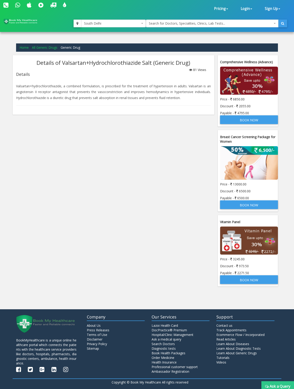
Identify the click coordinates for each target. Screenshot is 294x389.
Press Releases (98, 330)
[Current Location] (77, 23)
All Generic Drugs (44, 47)
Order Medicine (163, 357)
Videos (221, 362)
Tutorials (222, 357)
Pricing (220, 8)
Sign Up (271, 8)
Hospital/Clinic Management (172, 334)
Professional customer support (175, 367)
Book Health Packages (168, 353)
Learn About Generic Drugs (236, 353)
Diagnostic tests (164, 348)
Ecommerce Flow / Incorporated (240, 334)
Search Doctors (163, 344)
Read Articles (226, 339)
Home (24, 47)
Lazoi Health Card (165, 325)
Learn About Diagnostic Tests (238, 348)
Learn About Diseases (232, 344)
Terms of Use (97, 334)
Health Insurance (164, 362)
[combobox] (113, 23)
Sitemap (93, 348)
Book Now (249, 120)
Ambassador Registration (170, 371)
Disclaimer (94, 339)
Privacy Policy (97, 344)
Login (245, 8)
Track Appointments (231, 330)
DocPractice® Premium (169, 330)
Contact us (224, 325)
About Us (94, 325)
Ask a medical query (166, 339)
